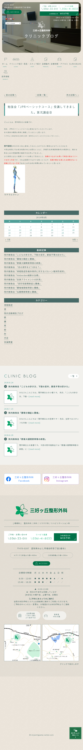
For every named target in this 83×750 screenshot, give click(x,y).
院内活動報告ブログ (13, 313)
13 (20, 230)
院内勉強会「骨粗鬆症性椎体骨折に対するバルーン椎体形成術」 (35, 271)
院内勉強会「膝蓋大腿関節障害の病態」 (23, 263)
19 (9, 233)
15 (41, 230)
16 (52, 230)
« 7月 (7, 239)
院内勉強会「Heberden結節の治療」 (22, 275)
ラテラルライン (11, 194)
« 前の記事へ (10, 94)
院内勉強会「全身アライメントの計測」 (23, 279)
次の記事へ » (72, 94)
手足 (6, 337)
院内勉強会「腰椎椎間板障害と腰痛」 (22, 287)
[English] (9, 19)
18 (73, 230)
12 (9, 230)
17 (63, 230)
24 (63, 233)
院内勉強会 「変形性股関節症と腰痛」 (23, 283)
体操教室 (8, 342)
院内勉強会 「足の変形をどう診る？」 (23, 267)
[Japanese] (11, 19)
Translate (38, 23)
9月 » (75, 239)
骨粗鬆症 (8, 304)
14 (31, 230)
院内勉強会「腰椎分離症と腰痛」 (20, 258)
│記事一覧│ (41, 94)
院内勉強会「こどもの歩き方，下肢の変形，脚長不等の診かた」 (35, 254)
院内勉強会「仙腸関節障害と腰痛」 (21, 291)
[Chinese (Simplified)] (6, 19)
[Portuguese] (13, 19)
